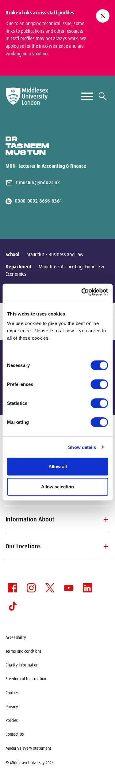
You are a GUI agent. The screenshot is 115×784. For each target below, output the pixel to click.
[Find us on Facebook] (13, 588)
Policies (12, 720)
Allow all (57, 466)
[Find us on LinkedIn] (87, 588)
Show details (82, 447)
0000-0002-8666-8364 (38, 201)
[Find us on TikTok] (13, 606)
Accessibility (16, 637)
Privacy (12, 706)
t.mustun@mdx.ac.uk (37, 182)
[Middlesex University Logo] (27, 96)
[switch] (99, 384)
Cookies (12, 693)
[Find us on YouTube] (69, 588)
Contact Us (15, 734)
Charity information (22, 665)
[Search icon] (102, 96)
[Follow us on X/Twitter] (50, 588)
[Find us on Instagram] (31, 588)
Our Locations (57, 546)
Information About (57, 519)
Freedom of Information (26, 678)
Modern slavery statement (28, 748)
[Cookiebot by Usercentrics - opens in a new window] (82, 292)
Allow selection (57, 486)
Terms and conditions (23, 651)
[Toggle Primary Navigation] (87, 96)
